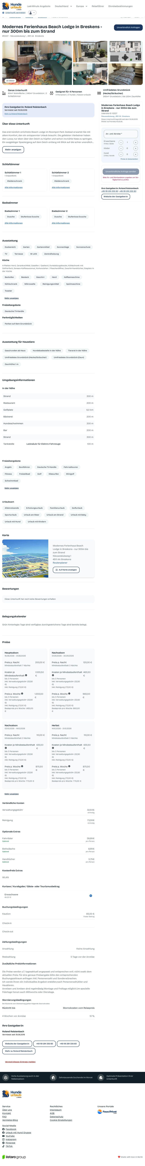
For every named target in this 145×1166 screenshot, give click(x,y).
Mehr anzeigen (13, 149)
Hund (106, 153)
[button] (37, 63)
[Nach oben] (139, 1160)
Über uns (7, 1110)
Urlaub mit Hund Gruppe (18, 1132)
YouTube (10, 1136)
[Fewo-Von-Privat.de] (120, 1111)
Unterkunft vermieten (15, 12)
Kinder (107, 148)
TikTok (9, 1146)
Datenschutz (56, 1116)
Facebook (11, 1129)
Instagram (11, 1139)
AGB (52, 1113)
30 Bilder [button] (10, 81)
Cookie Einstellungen (61, 1120)
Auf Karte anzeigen (68, 570)
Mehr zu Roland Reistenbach (16, 114)
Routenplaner (60, 562)
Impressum (55, 1110)
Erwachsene (109, 141)
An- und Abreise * (114, 134)
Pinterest (10, 1142)
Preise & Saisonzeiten (129, 159)
